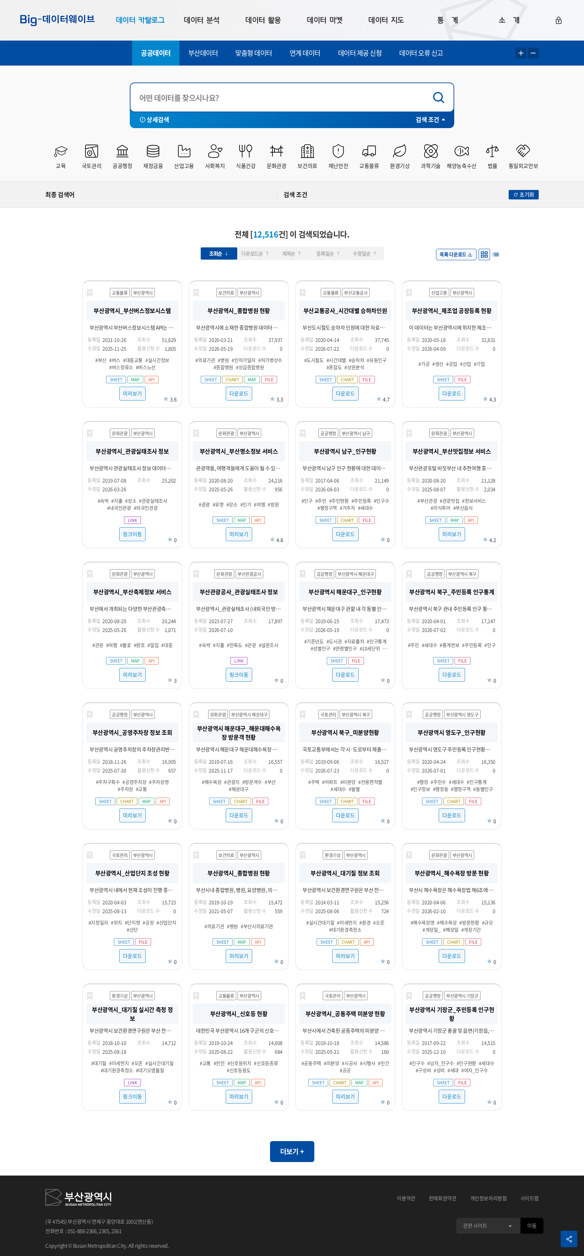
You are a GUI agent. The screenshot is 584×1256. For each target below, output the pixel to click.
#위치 (116, 922)
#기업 (479, 363)
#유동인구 (376, 360)
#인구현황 (466, 1063)
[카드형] (484, 254)
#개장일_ (431, 929)
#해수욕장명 (423, 922)
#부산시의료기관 (257, 926)
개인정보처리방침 (488, 1198)
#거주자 (347, 507)
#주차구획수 (108, 781)
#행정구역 (327, 507)
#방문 (273, 504)
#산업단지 (166, 922)
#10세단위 (370, 648)
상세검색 (158, 119)
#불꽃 (125, 645)
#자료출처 (354, 641)
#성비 (439, 1070)
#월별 (354, 789)
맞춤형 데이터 (253, 53)
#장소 (130, 500)
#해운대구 (238, 789)
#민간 (383, 1063)
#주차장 (125, 789)
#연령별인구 (345, 648)
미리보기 (132, 393)
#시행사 (367, 1063)
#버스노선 (145, 367)
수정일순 (361, 253)
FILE (269, 380)
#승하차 (356, 360)
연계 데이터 (305, 53)
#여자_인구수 (474, 1070)
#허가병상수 (270, 360)
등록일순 (325, 253)
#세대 (453, 1070)
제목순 (288, 253)
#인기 (245, 504)
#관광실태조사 (153, 500)
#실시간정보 (157, 360)
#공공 (345, 1070)
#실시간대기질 (320, 922)
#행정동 (440, 789)
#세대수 (365, 507)
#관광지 (232, 781)
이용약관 (406, 1198)
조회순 (215, 253)
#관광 (97, 645)
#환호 (139, 645)
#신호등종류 (266, 1063)
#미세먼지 (347, 922)
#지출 (116, 500)
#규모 (487, 922)
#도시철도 (314, 360)
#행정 (422, 781)
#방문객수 (252, 781)
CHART (232, 380)
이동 (531, 1225)
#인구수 (381, 500)
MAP (135, 380)
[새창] (78, 1198)
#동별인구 (483, 789)
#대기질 (99, 1063)
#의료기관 (205, 360)
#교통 (141, 789)
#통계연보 (449, 645)
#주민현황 (339, 500)
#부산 (100, 360)
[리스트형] (496, 254)
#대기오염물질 (150, 1070)
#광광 (204, 504)
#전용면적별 (370, 781)
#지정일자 (98, 922)
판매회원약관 (443, 1198)
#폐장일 (451, 929)
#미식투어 (440, 507)
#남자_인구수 (440, 1063)
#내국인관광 (119, 507)
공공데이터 (156, 53)
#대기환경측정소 (345, 929)
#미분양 (348, 781)
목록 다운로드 (453, 254)
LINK (132, 520)
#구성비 (423, 1070)
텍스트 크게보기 (521, 53)
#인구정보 (420, 789)
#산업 (465, 363)
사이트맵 (529, 1198)
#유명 (218, 504)
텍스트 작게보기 (533, 53)
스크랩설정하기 (89, 293)
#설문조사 (268, 645)
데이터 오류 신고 (421, 53)
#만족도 (234, 645)
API (151, 380)
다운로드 (238, 393)
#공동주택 (311, 1063)
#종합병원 (223, 367)
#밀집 (153, 645)
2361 (116, 1231)
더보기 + (292, 1151)
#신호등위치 (239, 1063)
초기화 (526, 194)
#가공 (424, 363)
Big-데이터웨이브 (57, 20)
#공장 (148, 922)
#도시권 (334, 641)
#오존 (378, 922)
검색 (440, 97)
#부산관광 (427, 500)
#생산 (437, 363)
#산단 (132, 929)
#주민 (320, 500)
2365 (104, 1231)
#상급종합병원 (250, 367)
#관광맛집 (449, 500)
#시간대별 (336, 360)
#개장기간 (471, 929)
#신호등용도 (239, 1070)
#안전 (219, 1063)
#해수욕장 (211, 781)
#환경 (364, 922)
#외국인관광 (146, 507)
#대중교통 (133, 360)
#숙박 (103, 500)
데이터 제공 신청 (360, 53)
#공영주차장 (134, 781)
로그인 (558, 20)
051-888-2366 (82, 1231)
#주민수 (438, 781)
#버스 (114, 360)
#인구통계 (376, 641)
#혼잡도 (334, 367)
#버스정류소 (121, 367)
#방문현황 (469, 922)
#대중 (166, 645)
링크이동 (132, 534)
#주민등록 (361, 500)
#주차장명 (159, 781)
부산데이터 (203, 53)
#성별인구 (320, 648)
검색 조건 (427, 119)
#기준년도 (314, 641)
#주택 (313, 781)
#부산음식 (463, 507)
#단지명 (132, 922)
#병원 (223, 360)
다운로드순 (252, 253)
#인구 (307, 500)
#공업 (451, 363)
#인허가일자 (244, 360)
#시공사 (349, 1063)
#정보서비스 (474, 500)
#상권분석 (354, 367)
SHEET (116, 380)
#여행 (259, 504)
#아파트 (330, 781)
